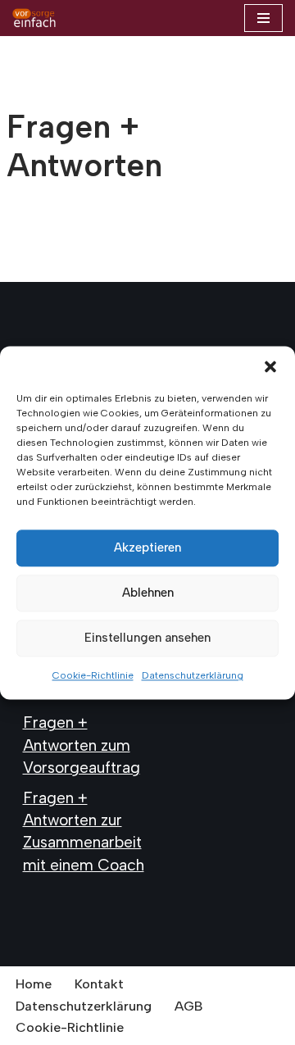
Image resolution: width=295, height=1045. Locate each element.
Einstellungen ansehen (147, 637)
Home (34, 984)
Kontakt (99, 984)
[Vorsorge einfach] (34, 18)
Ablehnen (148, 592)
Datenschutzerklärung (192, 675)
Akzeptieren (147, 547)
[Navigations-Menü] (263, 18)
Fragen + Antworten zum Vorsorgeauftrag (81, 744)
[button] (270, 366)
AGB (188, 1006)
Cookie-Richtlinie (93, 675)
